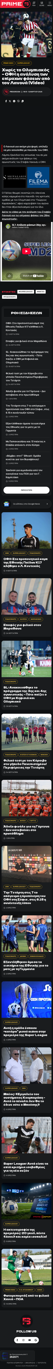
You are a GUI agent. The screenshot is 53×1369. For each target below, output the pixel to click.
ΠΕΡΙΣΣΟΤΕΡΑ (26, 490)
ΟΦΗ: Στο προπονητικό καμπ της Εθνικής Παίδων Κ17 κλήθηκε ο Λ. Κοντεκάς (25, 327)
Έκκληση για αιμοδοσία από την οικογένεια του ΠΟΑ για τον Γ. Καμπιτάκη (24, 474)
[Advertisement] (26, 124)
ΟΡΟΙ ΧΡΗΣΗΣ (30, 1363)
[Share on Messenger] (14, 101)
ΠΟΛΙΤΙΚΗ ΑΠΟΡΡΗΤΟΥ (15, 1363)
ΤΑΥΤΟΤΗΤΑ (42, 1363)
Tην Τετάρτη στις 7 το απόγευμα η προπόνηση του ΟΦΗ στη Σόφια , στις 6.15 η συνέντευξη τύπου (27, 409)
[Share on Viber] (18, 101)
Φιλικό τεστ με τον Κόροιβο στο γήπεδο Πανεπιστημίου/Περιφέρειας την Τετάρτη (27, 377)
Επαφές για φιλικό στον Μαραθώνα (26, 341)
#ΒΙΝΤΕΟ (40, 292)
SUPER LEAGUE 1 (23, 63)
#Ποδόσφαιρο (9, 297)
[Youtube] (29, 1340)
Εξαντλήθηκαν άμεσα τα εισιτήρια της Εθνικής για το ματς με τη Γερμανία (25, 427)
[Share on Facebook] (6, 101)
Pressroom (15, 92)
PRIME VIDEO (8, 63)
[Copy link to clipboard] (22, 101)
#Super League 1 (26, 292)
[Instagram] (23, 1340)
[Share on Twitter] (10, 101)
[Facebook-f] (17, 1340)
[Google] (36, 1340)
